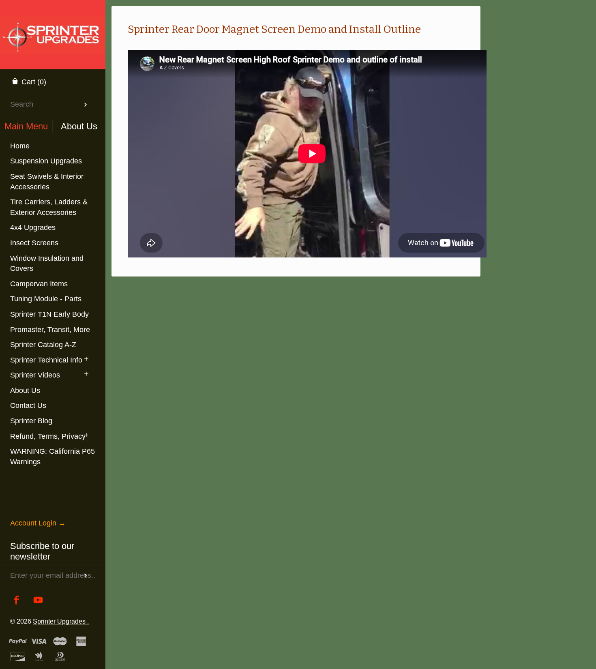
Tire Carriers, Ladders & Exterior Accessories (49, 207)
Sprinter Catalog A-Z (43, 345)
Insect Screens (34, 243)
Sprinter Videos (35, 375)
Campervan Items (39, 284)
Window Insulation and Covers (47, 263)
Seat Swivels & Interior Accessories (47, 181)
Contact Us (28, 405)
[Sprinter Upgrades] (52, 26)
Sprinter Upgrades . (61, 621)
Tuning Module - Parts (45, 299)
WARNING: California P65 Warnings (52, 456)
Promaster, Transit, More (50, 330)
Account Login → (38, 523)
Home (20, 146)
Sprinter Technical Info (46, 360)
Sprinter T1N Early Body (49, 314)
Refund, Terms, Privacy (48, 436)
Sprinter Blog (31, 421)
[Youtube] (38, 600)
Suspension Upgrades (46, 161)
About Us (25, 390)
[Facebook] (16, 600)
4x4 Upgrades (33, 227)
